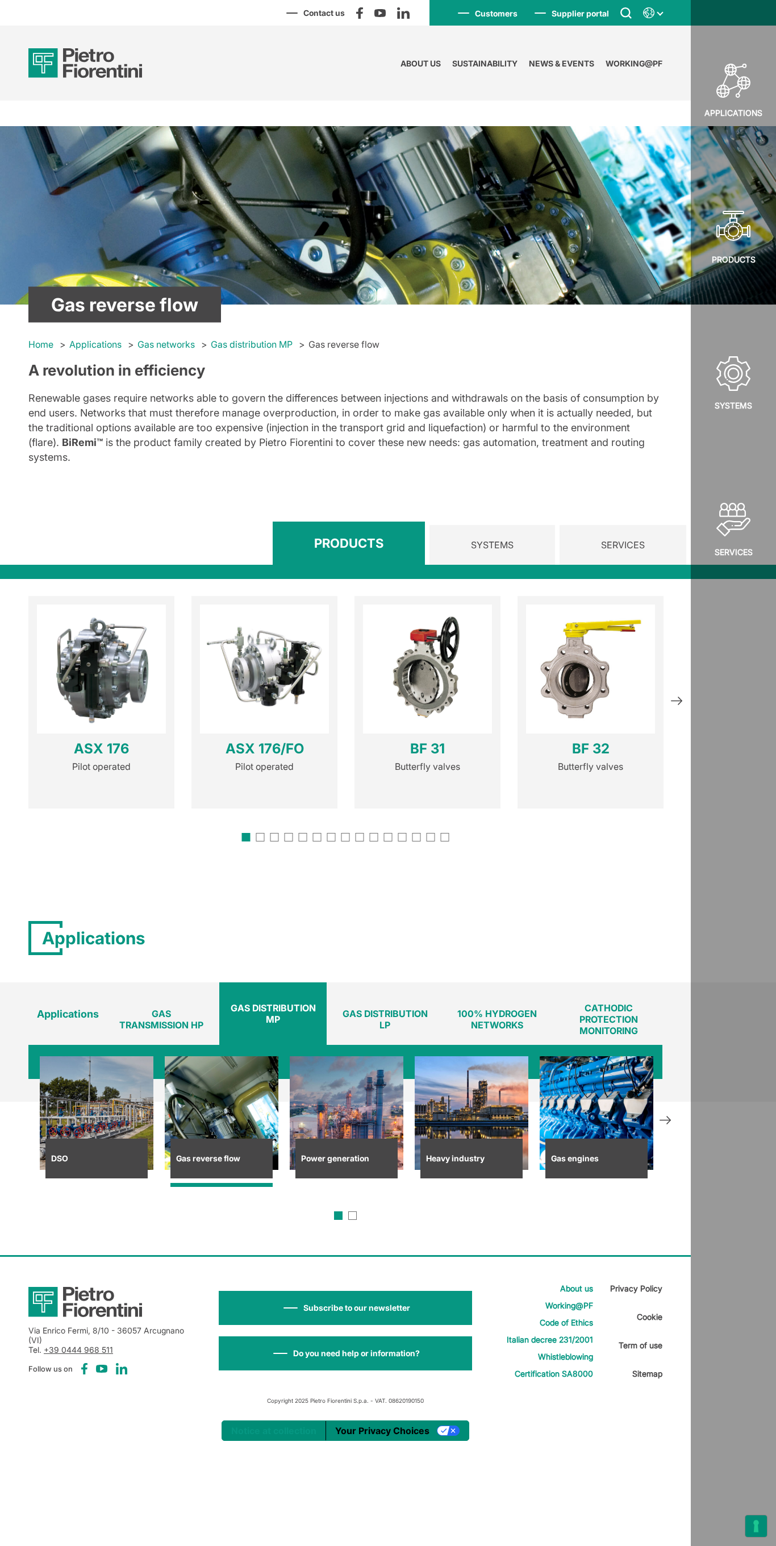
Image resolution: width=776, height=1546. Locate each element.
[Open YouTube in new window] (380, 13)
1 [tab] (246, 837)
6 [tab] (317, 837)
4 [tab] (289, 837)
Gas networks (166, 344)
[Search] (626, 12)
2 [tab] (260, 837)
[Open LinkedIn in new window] (403, 13)
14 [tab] (431, 837)
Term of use (640, 1345)
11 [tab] (388, 837)
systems (733, 405)
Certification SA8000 (554, 1373)
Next (676, 702)
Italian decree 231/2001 (550, 1339)
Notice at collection (273, 1430)
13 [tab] (416, 837)
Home (40, 344)
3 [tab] (274, 837)
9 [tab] (360, 837)
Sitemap (647, 1373)
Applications (95, 344)
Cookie (649, 1317)
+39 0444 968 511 (78, 1350)
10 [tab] (374, 837)
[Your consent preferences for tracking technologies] (756, 1526)
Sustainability (485, 63)
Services (734, 552)
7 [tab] (331, 837)
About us (420, 63)
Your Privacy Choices (382, 1430)
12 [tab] (402, 837)
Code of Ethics (566, 1322)
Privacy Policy (636, 1288)
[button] (345, 1308)
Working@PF (634, 63)
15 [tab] (445, 837)
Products (734, 259)
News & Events (561, 63)
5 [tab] (303, 837)
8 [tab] (345, 837)
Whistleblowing (565, 1356)
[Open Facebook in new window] (359, 13)
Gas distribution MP (252, 344)
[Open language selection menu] (652, 13)
